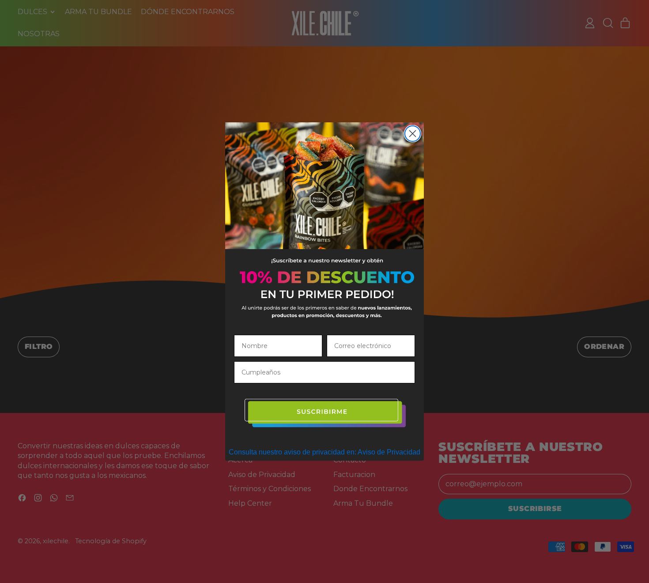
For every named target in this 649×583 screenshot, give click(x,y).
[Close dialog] (412, 133)
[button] (324, 413)
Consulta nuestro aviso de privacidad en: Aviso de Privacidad (324, 452)
